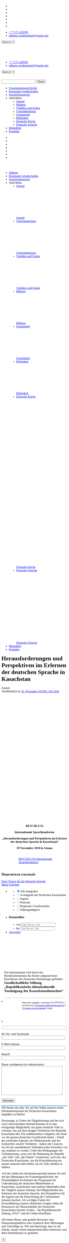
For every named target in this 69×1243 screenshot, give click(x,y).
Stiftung (13, 172)
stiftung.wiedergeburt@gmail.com (28, 35)
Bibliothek (22, 118)
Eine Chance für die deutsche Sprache (23, 881)
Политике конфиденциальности (49, 1005)
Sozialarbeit (23, 114)
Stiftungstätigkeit (30, 909)
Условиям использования (33, 1008)
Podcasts (25, 902)
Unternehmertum (26, 111)
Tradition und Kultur (28, 108)
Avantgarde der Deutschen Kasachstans (43, 895)
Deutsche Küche (26, 121)
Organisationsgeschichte (23, 88)
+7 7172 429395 (18, 32)
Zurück (5, 688)
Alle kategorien (29, 891)
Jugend (20, 101)
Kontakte (14, 131)
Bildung (21, 104)
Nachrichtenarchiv (19, 94)
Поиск (41, 81)
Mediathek (15, 128)
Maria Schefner (10, 884)
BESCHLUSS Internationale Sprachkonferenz (35, 860)
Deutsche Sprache (26, 124)
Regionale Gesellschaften (23, 91)
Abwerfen (15, 932)
